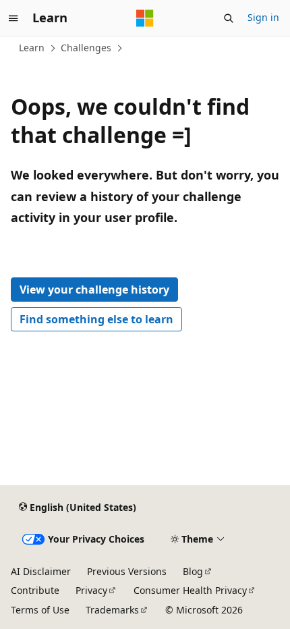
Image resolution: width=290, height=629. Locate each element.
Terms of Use (40, 609)
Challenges (86, 47)
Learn (32, 47)
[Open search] (228, 18)
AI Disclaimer (41, 571)
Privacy (91, 590)
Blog (193, 571)
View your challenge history (94, 289)
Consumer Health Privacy (190, 590)
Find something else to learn (96, 319)
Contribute (35, 590)
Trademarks (112, 609)
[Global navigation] (13, 18)
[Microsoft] (145, 18)
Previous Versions (127, 571)
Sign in (263, 17)
